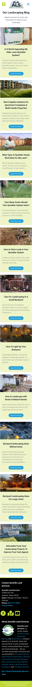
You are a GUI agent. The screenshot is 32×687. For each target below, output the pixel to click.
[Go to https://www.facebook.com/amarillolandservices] (3, 613)
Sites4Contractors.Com (19, 685)
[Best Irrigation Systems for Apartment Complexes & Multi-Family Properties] (16, 97)
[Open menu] (28, 4)
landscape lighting (21, 654)
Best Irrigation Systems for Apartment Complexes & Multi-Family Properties (16, 105)
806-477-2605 (14, 603)
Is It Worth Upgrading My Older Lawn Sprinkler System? (16, 52)
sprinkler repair (23, 634)
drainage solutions (22, 667)
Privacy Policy (7, 605)
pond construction (9, 662)
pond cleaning (22, 662)
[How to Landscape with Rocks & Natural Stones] (16, 391)
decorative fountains (20, 659)
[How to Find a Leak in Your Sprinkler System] (16, 245)
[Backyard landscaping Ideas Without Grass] (16, 439)
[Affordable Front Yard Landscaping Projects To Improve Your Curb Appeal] (16, 541)
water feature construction (12, 657)
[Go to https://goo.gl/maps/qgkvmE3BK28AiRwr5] (10, 613)
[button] (16, 73)
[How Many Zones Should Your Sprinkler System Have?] (16, 197)
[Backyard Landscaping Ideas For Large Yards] (16, 491)
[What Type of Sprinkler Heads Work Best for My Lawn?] (16, 150)
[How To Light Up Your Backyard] (16, 342)
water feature (17, 639)
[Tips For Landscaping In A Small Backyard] (16, 292)
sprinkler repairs (8, 664)
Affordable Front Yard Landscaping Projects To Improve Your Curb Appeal (16, 549)
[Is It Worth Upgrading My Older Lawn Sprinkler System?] (16, 44)
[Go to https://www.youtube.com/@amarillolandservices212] (17, 613)
